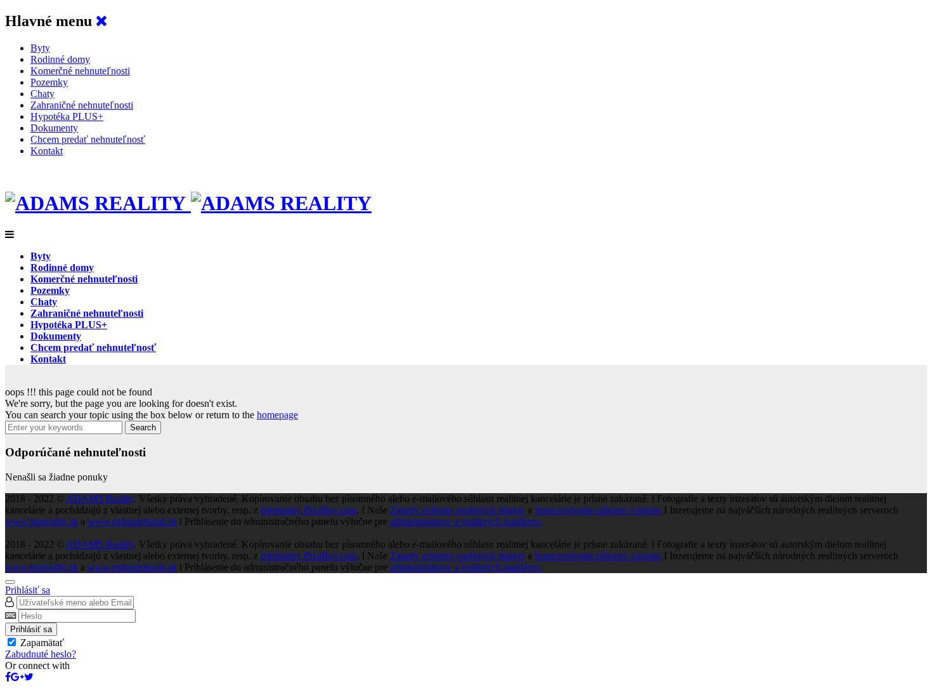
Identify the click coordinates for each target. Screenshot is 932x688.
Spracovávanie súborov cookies (597, 510)
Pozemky (49, 82)
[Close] (10, 582)
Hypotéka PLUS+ (66, 116)
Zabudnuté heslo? (40, 654)
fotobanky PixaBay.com (309, 510)
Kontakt (46, 150)
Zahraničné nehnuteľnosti (81, 105)
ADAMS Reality (100, 498)
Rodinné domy (60, 59)
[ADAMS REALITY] (188, 203)
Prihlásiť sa (27, 590)
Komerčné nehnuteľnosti (80, 70)
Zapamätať (42, 642)
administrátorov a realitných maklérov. (466, 521)
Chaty (42, 93)
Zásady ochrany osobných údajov (457, 510)
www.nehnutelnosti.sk (132, 521)
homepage (277, 414)
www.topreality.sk (41, 521)
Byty (40, 48)
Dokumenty (54, 127)
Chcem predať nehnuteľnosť (87, 139)
